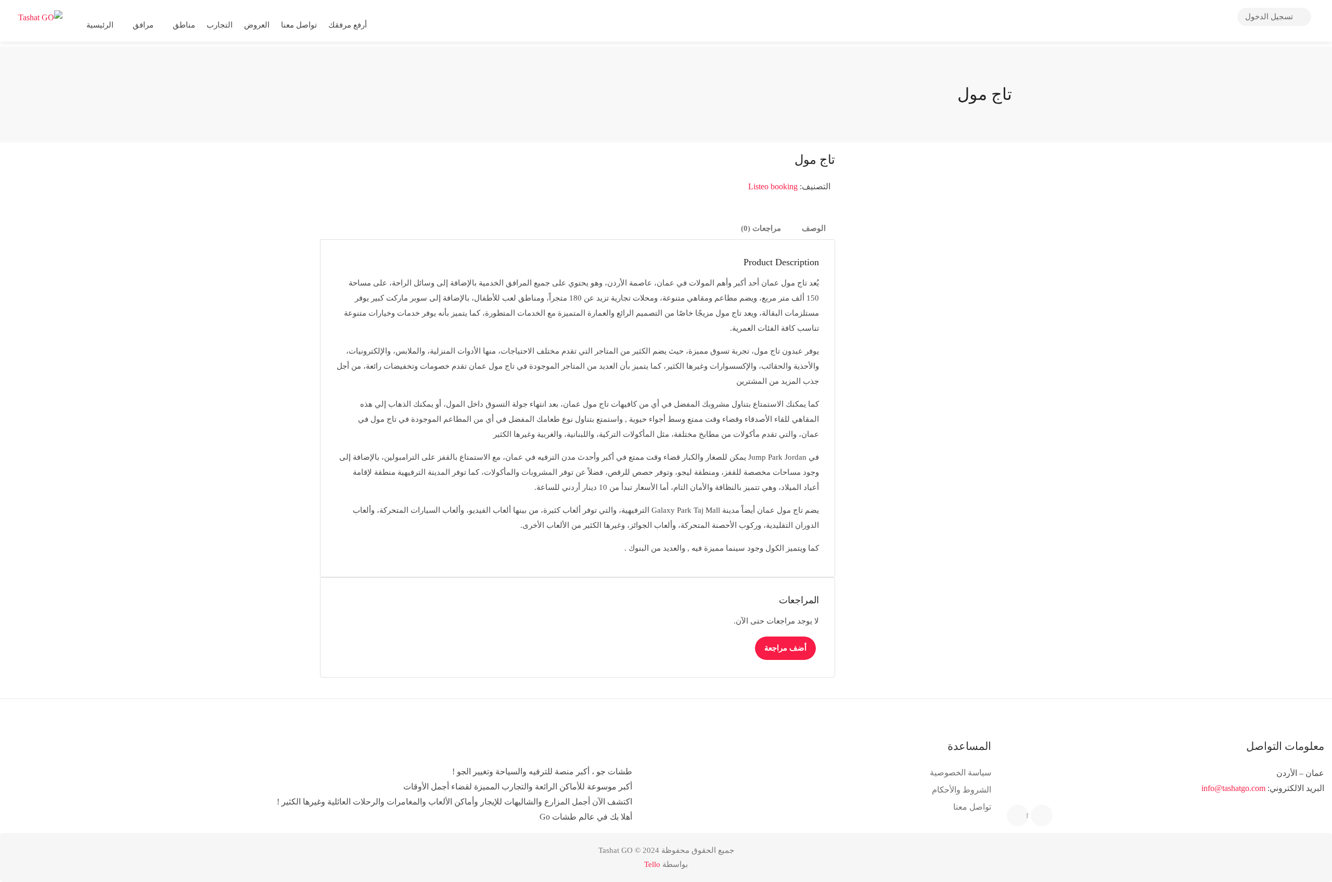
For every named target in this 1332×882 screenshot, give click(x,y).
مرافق (143, 25)
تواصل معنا (299, 25)
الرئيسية (99, 25)
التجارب (220, 25)
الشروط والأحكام (961, 789)
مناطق (184, 25)
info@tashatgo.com (1233, 788)
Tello (652, 864)
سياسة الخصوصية (960, 772)
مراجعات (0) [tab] (761, 228)
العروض (257, 25)
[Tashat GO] (40, 16)
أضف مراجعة (785, 648)
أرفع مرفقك (348, 25)
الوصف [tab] (814, 228)
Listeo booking (773, 186)
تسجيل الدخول (1270, 16)
